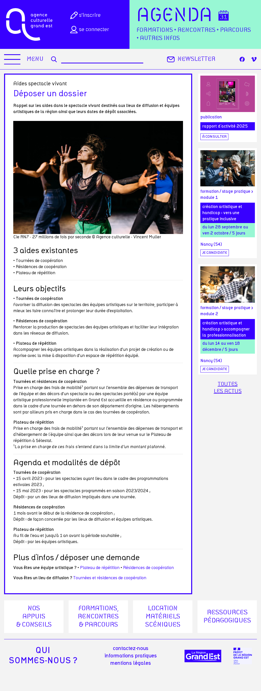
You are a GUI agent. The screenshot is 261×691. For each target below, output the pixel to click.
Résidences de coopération (148, 568)
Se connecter (94, 29)
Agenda (174, 15)
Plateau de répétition (100, 568)
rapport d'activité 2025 (225, 126)
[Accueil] (29, 24)
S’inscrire (90, 15)
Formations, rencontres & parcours (98, 616)
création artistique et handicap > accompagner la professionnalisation (226, 329)
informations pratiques (131, 655)
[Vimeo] (254, 59)
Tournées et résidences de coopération (109, 578)
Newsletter (196, 59)
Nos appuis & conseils (34, 616)
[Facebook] (242, 59)
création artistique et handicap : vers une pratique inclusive (222, 213)
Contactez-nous (130, 648)
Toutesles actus (228, 388)
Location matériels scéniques (162, 616)
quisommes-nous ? (43, 655)
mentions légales (130, 663)
